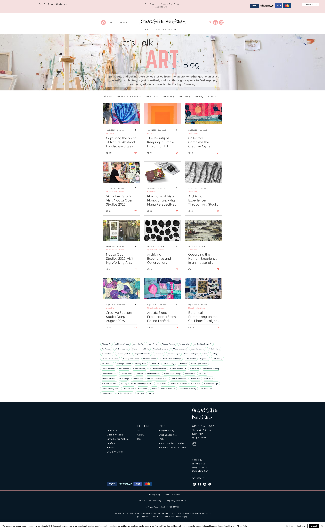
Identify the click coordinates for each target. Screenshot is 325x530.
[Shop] (215, 22)
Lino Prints (111, 443)
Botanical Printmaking (188, 388)
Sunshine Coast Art (109, 383)
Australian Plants (153, 373)
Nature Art (155, 363)
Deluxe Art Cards (115, 451)
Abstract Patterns (108, 378)
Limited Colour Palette (110, 358)
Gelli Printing (217, 358)
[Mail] (221, 22)
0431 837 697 (198, 478)
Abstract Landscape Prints (157, 378)
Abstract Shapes (174, 354)
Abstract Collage (149, 358)
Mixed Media (107, 354)
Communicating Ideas (110, 388)
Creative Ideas (126, 373)
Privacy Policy (154, 494)
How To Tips (138, 378)
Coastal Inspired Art (178, 368)
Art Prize (140, 393)
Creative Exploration (161, 349)
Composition (161, 383)
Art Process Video (122, 344)
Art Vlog (199, 96)
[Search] (210, 22)
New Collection (108, 393)
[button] (113, 22)
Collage (215, 354)
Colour (204, 354)
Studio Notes (153, 344)
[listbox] (310, 4)
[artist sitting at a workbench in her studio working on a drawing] (121, 172)
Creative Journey (139, 368)
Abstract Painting (168, 344)
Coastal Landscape (109, 373)
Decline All (301, 526)
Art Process (106, 349)
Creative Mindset (123, 354)
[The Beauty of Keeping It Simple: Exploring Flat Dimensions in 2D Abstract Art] (162, 113)
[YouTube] (204, 484)
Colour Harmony (108, 368)
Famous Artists (128, 388)
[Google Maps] (209, 484)
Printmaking (194, 368)
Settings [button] (289, 526)
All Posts (107, 96)
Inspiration (204, 358)
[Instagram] (194, 484)
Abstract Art (106, 344)
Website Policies (172, 494)
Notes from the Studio (155, 250)
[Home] (103, 22)
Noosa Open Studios (199, 363)
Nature (154, 388)
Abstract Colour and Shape (170, 358)
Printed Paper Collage (172, 373)
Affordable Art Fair (125, 393)
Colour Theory (168, 363)
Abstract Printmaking (158, 368)
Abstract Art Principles (178, 383)
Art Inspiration (184, 344)
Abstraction (159, 354)
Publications (151, 191)
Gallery (140, 434)
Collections (112, 430)
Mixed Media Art (179, 349)
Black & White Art (168, 388)
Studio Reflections (197, 349)
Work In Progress (121, 349)
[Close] (321, 526)
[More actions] (136, 130)
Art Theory (184, 96)
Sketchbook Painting (211, 368)
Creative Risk (195, 378)
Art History (168, 96)
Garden (151, 393)
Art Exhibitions (214, 349)
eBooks (110, 447)
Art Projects (152, 96)
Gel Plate (139, 373)
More (210, 96)
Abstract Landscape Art (203, 344)
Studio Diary (193, 133)
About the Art (138, 344)
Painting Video (140, 363)
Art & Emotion (190, 358)
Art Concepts (124, 368)
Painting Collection (124, 363)
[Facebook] (199, 484)
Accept (314, 526)
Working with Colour (131, 358)
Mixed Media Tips (211, 383)
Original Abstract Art (142, 354)
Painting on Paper (191, 354)
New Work (208, 378)
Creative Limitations (178, 378)
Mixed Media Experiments (141, 383)
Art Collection (107, 363)
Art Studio (202, 373)
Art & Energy (124, 378)
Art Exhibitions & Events (129, 96)
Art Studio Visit (206, 388)
